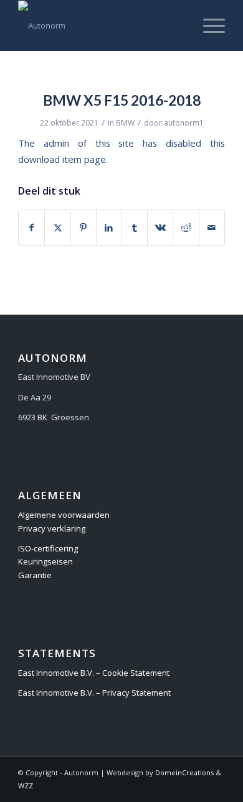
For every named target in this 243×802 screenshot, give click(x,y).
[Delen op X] (57, 227)
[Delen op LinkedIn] (109, 227)
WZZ (25, 785)
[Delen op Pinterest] (83, 227)
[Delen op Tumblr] (134, 227)
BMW (125, 123)
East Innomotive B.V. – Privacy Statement (94, 692)
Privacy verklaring (51, 528)
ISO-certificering (48, 548)
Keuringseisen (45, 561)
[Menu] (208, 25)
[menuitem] (208, 25)
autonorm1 (184, 123)
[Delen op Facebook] (31, 227)
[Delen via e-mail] (211, 227)
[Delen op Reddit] (185, 227)
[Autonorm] (100, 25)
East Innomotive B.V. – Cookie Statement (93, 672)
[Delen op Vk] (160, 227)
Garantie (35, 575)
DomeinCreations (184, 772)
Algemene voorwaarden (64, 514)
